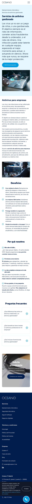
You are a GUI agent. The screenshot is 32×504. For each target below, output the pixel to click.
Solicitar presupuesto (10, 65)
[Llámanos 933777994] (26, 499)
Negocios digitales (7, 418)
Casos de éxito (6, 454)
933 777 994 (8, 497)
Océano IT (5, 450)
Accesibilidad (6, 439)
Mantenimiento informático (10, 10)
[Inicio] (7, 2)
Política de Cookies (7, 436)
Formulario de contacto (8, 461)
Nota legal (5, 429)
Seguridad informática (8, 411)
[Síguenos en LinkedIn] (3, 467)
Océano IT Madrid (7, 476)
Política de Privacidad (8, 432)
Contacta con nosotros (16, 376)
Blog (3, 457)
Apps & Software (7, 415)
